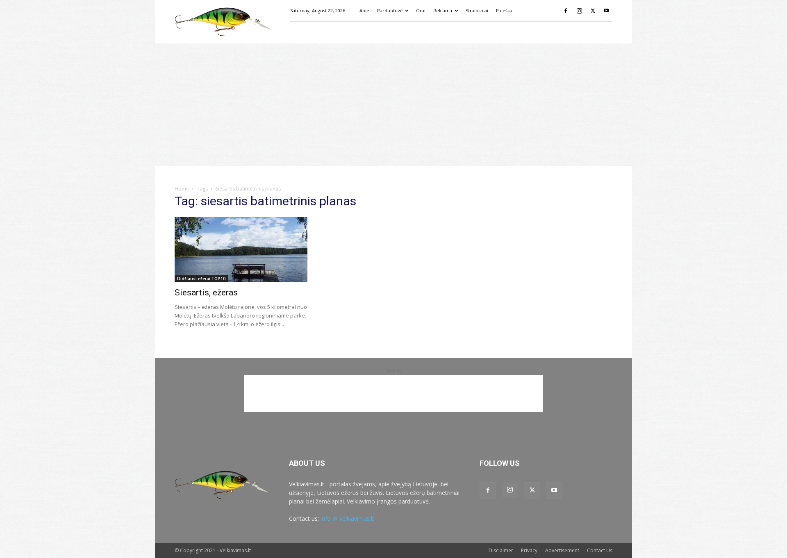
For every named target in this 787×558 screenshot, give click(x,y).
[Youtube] (606, 10)
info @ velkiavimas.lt (347, 518)
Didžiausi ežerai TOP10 (201, 278)
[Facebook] (566, 10)
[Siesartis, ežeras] (241, 249)
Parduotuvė (390, 10)
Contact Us (599, 550)
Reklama (442, 10)
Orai (420, 10)
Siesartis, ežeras (206, 292)
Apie (364, 10)
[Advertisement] (393, 105)
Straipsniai (477, 10)
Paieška (504, 10)
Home (182, 188)
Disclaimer (501, 550)
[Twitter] (593, 10)
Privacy (529, 550)
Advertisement (562, 550)
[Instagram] (579, 10)
